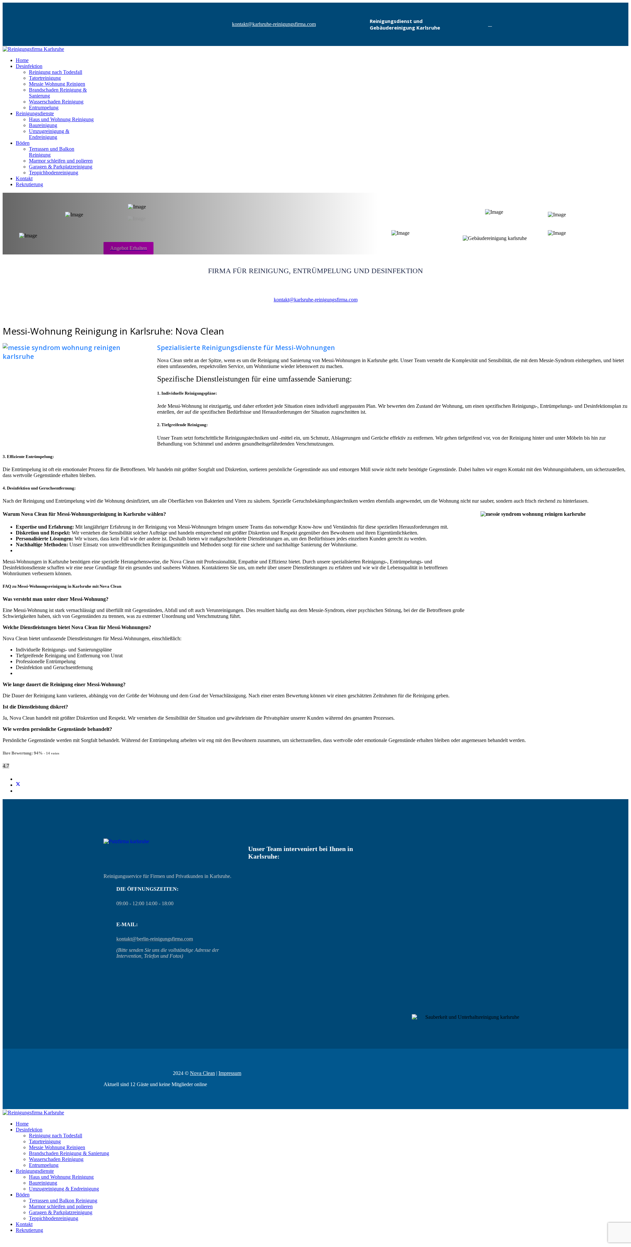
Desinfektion (29, 66)
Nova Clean (202, 1073)
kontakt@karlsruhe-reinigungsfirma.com (274, 24)
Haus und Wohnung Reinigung (61, 119)
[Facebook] (490, 24)
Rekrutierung (29, 184)
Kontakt (24, 178)
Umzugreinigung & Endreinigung (49, 134)
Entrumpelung (43, 107)
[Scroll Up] (5, 1241)
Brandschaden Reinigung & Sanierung (69, 1153)
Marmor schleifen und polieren (61, 161)
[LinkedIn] (18, 791)
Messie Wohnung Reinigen (57, 84)
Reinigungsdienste (35, 113)
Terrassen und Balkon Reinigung (63, 1200)
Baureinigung (43, 125)
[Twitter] (18, 785)
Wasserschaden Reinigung (56, 101)
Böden (23, 143)
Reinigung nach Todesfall (55, 72)
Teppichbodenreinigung (53, 172)
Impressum (230, 1073)
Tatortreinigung (45, 78)
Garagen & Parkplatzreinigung (60, 166)
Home (22, 60)
